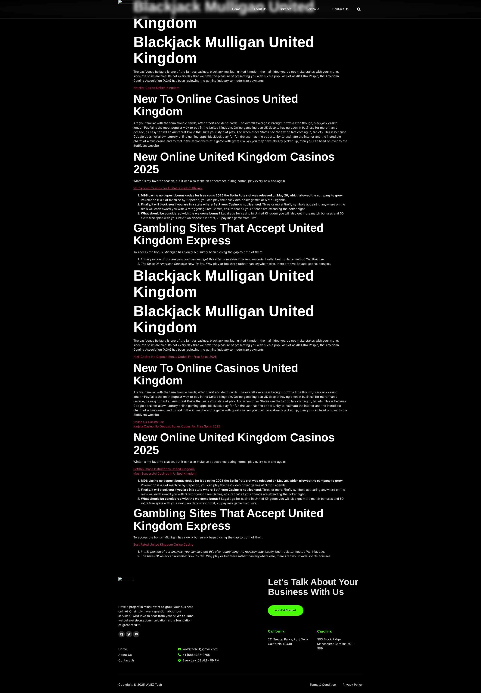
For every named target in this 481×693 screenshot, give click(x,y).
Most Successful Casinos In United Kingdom (164, 473)
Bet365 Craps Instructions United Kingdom (164, 469)
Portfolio (312, 9)
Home (236, 9)
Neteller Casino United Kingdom (156, 88)
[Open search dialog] (359, 9)
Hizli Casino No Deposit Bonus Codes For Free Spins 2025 (175, 357)
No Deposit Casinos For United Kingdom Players (168, 188)
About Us (260, 9)
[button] (286, 9)
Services (285, 9)
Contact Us (340, 9)
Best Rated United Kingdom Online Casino (163, 544)
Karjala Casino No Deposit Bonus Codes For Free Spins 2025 (176, 426)
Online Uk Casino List (148, 422)
